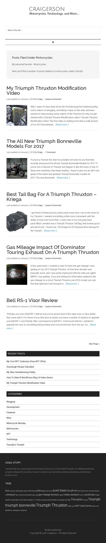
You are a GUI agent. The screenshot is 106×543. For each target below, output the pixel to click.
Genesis (55, 494)
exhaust (11, 494)
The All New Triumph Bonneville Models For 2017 (44, 143)
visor (73, 506)
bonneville (49, 491)
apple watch (23, 491)
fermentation (27, 495)
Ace (7, 490)
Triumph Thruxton (51, 505)
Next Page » (94, 344)
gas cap (35, 495)
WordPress (8, 510)
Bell (39, 490)
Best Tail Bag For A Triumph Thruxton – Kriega (51, 196)
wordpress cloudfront (20, 510)
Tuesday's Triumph (15, 444)
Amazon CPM (14, 491)
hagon (61, 495)
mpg (12, 500)
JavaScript (89, 494)
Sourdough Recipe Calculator (20, 366)
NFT (8, 434)
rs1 (34, 500)
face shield (19, 495)
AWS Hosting (32, 491)
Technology (12, 439)
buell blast (59, 490)
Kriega (97, 495)
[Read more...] (62, 124)
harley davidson (72, 494)
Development (12, 407)
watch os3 (95, 506)
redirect (30, 500)
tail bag (67, 500)
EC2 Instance (89, 491)
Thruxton (76, 499)
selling (38, 500)
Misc (8, 418)
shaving (44, 500)
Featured (10, 412)
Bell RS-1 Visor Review (32, 300)
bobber (43, 491)
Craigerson (53, 12)
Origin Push (19, 500)
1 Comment (50, 152)
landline (8, 500)
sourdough (61, 500)
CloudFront (72, 490)
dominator (81, 491)
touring (85, 500)
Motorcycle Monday (16, 423)
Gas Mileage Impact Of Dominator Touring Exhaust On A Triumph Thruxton (52, 249)
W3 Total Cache (83, 505)
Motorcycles (12, 428)
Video (69, 506)
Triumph (94, 499)
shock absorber (52, 500)
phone (25, 500)
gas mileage (44, 494)
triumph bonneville (20, 505)
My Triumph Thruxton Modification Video (46, 90)
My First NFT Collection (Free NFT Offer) (26, 361)
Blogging (10, 401)
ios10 (82, 495)
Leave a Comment (53, 99)
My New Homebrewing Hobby (20, 372)
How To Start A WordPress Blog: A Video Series (29, 377)
